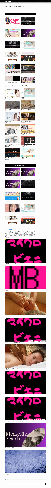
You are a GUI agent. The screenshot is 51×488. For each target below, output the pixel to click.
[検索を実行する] (45, 484)
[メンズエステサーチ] (8, 1)
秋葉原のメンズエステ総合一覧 (9, 229)
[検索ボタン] (45, 1)
